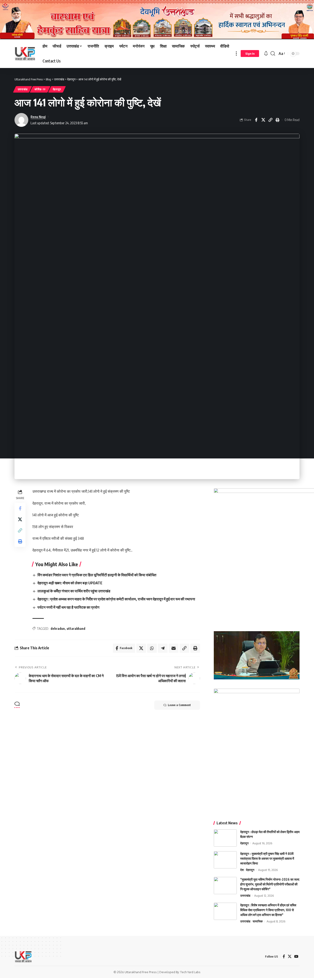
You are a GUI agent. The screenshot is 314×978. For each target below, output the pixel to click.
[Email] (173, 648)
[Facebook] (284, 956)
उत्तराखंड (23, 89)
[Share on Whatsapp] (152, 648)
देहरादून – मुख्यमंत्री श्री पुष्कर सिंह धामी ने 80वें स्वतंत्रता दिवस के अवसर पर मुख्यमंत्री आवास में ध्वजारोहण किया (267, 858)
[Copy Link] (270, 120)
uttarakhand (76, 628)
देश (242, 870)
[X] (290, 956)
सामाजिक (258, 921)
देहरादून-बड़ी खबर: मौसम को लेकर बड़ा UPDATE (69, 583)
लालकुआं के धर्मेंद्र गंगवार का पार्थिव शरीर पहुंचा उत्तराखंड (73, 591)
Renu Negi (38, 117)
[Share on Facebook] (256, 120)
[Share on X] (263, 120)
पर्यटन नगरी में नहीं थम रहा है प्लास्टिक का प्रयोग (68, 607)
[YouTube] (296, 956)
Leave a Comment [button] (179, 705)
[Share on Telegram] (163, 648)
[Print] (277, 120)
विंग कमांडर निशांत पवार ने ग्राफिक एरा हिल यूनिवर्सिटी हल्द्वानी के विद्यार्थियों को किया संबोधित (96, 575)
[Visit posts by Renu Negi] (21, 120)
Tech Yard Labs (190, 972)
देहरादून (57, 89)
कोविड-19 (40, 89)
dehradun (58, 628)
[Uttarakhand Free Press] (24, 53)
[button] (236, 53)
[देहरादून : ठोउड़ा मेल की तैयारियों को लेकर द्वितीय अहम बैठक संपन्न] (225, 838)
